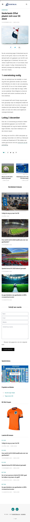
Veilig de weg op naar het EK (10, 213)
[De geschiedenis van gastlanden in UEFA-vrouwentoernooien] (15, 283)
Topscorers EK (9, 396)
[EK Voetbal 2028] (11, 4)
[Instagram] (17, 509)
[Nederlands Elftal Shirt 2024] (15, 418)
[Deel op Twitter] (15, 47)
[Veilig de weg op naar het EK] (15, 201)
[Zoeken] (26, 4)
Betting (4, 472)
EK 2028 (4, 440)
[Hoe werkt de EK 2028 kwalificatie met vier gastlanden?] (15, 228)
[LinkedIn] (13, 152)
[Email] (19, 47)
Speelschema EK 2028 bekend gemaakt (14, 268)
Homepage (5, 10)
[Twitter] (13, 509)
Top (15, 518)
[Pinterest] (16, 152)
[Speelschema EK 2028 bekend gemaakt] (15, 257)
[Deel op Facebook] (10, 47)
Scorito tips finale (10, 393)
